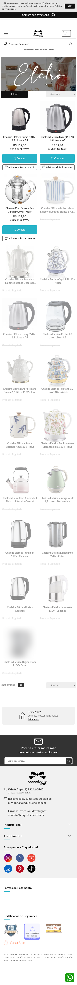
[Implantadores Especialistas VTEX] (32, 970)
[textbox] (38, 44)
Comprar (21, 158)
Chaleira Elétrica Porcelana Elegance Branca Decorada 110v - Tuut (19, 283)
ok (70, 5)
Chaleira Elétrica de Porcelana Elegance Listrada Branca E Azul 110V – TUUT (57, 212)
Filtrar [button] (14, 94)
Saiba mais (33, 719)
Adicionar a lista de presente (21, 167)
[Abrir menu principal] (6, 34)
